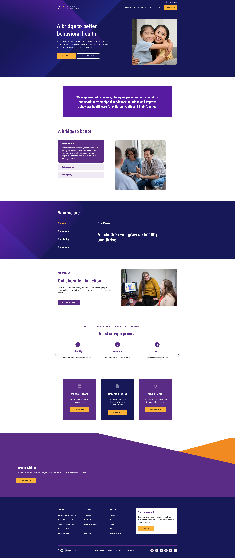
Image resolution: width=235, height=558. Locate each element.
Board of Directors (90, 524)
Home (59, 82)
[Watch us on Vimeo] (175, 550)
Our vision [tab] (63, 223)
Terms (110, 551)
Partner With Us (170, 7)
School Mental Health (66, 520)
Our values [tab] (63, 247)
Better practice (68, 167)
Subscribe (146, 529)
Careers (112, 524)
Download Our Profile (88, 56)
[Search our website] (166, 2)
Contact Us (114, 515)
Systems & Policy (64, 529)
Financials (87, 533)
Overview (87, 515)
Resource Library (140, 7)
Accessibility (129, 551)
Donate (112, 520)
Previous (54, 352)
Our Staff (87, 520)
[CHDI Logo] (68, 8)
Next (176, 352)
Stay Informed (173, 2)
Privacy (118, 551)
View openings (117, 412)
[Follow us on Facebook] (156, 550)
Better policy (67, 175)
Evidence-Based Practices (67, 515)
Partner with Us (26, 480)
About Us (152, 7)
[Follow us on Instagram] (166, 550)
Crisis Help (113, 529)
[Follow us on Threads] (161, 550)
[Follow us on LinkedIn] (152, 550)
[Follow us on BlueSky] (170, 550)
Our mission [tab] (64, 231)
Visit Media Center (155, 410)
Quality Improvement (66, 524)
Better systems (68, 143)
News (159, 7)
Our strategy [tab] (64, 239)
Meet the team (79, 410)
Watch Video (65, 56)
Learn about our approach (69, 302)
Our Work (128, 7)
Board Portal (99, 551)
